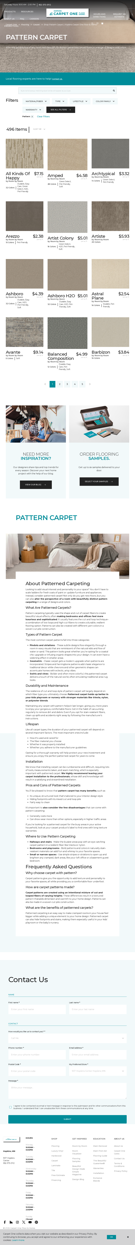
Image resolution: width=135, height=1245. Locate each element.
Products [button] (10, 11)
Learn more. (18, 1240)
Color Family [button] (103, 101)
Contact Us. (57, 79)
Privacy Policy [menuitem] (120, 1171)
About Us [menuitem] (118, 1146)
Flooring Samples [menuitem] (76, 1160)
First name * (14, 1002)
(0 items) (102, 23)
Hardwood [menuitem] (56, 1156)
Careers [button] (34, 19)
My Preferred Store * (78, 1064)
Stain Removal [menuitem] (100, 1146)
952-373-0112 (45, 5)
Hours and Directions (99, 15)
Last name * (74, 1002)
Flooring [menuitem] (55, 1146)
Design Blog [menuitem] (78, 1179)
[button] (92, 23)
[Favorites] (97, 23)
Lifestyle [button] (78, 101)
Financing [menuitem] (56, 1180)
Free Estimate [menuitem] (58, 1175)
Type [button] (58, 101)
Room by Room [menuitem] (79, 1146)
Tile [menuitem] (53, 1170)
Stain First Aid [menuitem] (100, 1151)
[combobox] (64, 90)
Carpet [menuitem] (54, 1160)
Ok (111, 1237)
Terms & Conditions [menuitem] (119, 1164)
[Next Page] (90, 384)
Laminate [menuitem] (55, 1165)
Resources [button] (27, 11)
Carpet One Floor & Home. (22, 1228)
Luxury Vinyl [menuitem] (57, 1151)
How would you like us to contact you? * (26, 1031)
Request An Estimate (119, 15)
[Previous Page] (45, 384)
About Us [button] (9, 19)
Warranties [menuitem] (98, 1168)
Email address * (76, 1048)
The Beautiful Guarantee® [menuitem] (99, 1162)
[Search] (114, 90)
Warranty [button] (31, 110)
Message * (13, 1081)
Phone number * (16, 1048)
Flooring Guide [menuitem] (100, 1156)
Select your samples (96, 481)
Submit (67, 1119)
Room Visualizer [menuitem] (76, 1152)
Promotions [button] (11, 26)
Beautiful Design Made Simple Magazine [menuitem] (78, 1170)
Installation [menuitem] (98, 1173)
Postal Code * (14, 1064)
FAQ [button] (22, 19)
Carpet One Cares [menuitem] (119, 1152)
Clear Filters (43, 116)
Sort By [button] (37, 129)
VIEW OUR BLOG (33, 484)
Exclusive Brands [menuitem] (97, 1179)
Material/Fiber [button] (34, 101)
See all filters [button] (59, 109)
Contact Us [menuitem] (119, 1158)
